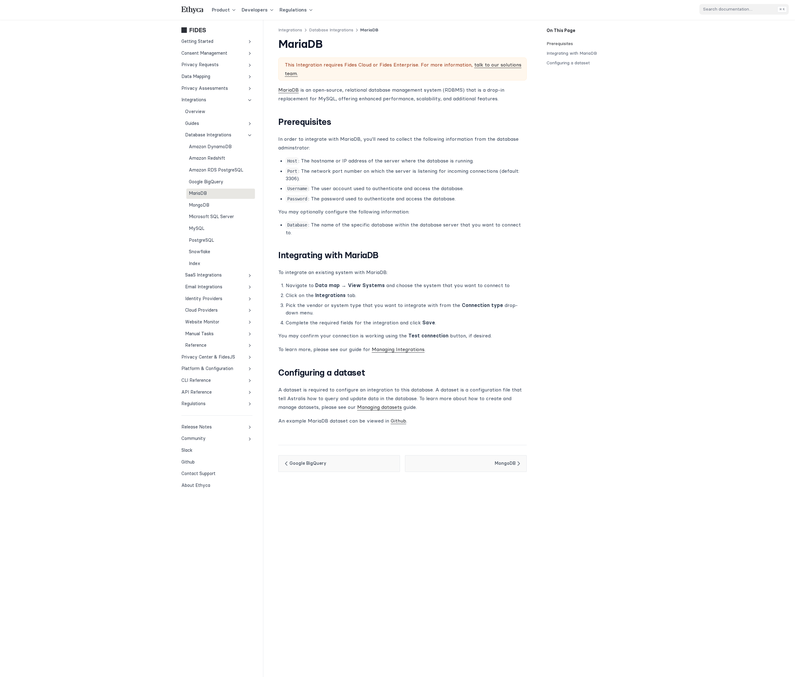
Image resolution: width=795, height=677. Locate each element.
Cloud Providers (201, 310)
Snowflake (199, 252)
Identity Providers (203, 298)
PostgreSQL (201, 240)
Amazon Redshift (207, 158)
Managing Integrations (398, 349)
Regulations (293, 10)
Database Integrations (208, 135)
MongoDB (199, 205)
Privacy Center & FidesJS (208, 357)
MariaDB (198, 193)
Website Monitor (202, 322)
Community (193, 438)
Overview (195, 111)
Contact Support (198, 474)
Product (221, 10)
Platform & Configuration (207, 369)
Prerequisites (560, 43)
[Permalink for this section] (337, 122)
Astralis (217, 30)
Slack (202, 450)
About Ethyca (195, 485)
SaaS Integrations (203, 275)
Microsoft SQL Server (211, 217)
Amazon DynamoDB (210, 146)
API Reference (196, 392)
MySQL (196, 228)
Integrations (193, 100)
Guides (192, 123)
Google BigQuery (206, 182)
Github (202, 462)
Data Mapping (195, 76)
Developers (255, 10)
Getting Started (197, 41)
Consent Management (204, 53)
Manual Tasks (199, 333)
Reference (196, 345)
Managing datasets (379, 407)
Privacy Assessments (204, 88)
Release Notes (196, 427)
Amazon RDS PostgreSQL (216, 170)
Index (194, 263)
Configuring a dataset (568, 63)
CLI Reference (196, 380)
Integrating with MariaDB (572, 53)
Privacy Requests (200, 65)
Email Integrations (203, 287)
